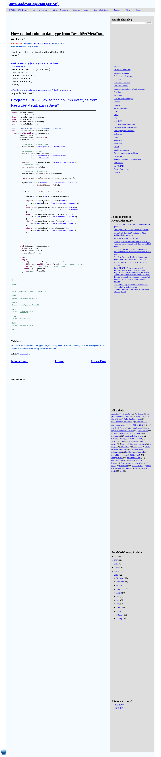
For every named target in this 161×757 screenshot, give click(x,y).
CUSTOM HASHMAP (18, 10)
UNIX (136, 468)
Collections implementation (124, 76)
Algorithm (117, 67)
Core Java (21, 354)
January (119, 619)
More (128, 10)
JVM (116, 111)
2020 (116, 557)
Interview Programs (80, 10)
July (118, 596)
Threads (117, 172)
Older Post (98, 361)
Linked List (118, 134)
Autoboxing (139, 414)
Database (117, 10)
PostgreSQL (118, 156)
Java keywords (137, 447)
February (119, 615)
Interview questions (121, 108)
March (118, 611)
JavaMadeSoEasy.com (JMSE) (34, 4)
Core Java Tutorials (40, 10)
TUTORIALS (119, 166)
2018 (116, 564)
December (120, 578)
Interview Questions (60, 10)
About (138, 10)
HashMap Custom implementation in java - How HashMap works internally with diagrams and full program (132, 244)
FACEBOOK (119, 705)
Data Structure (119, 92)
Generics (117, 102)
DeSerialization (125, 433)
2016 (116, 571)
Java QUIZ (118, 121)
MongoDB (118, 140)
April (118, 607)
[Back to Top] (3, 752)
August (119, 593)
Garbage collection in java (123, 99)
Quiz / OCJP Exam (101, 10)
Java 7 (116, 115)
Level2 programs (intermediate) (125, 127)
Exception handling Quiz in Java (126, 238)
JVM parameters (132, 441)
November (120, 582)
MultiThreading (119, 143)
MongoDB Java (117, 458)
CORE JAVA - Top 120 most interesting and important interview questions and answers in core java (132, 251)
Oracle (116, 147)
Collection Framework (122, 70)
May (118, 604)
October (119, 585)
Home (59, 361)
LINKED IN (118, 708)
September (120, 589)
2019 (116, 560)
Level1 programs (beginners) (124, 124)
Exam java (138, 433)
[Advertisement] (54, 21)
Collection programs (121, 73)
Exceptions (118, 95)
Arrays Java (127, 414)
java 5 (122, 471)
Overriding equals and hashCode (126, 153)
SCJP (113, 466)
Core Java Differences (122, 83)
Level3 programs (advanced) (124, 131)
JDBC (27, 354)
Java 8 (116, 118)
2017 (116, 567)
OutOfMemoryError (121, 150)
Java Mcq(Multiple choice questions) (133, 444)
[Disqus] (58, 458)
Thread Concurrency (121, 169)
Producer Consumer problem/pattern (127, 159)
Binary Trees (140, 416)
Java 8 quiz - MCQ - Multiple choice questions (131, 230)
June (118, 600)
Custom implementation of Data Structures (129, 89)
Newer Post (19, 361)
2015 (116, 575)
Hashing (117, 105)
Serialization (118, 163)
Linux (116, 137)
